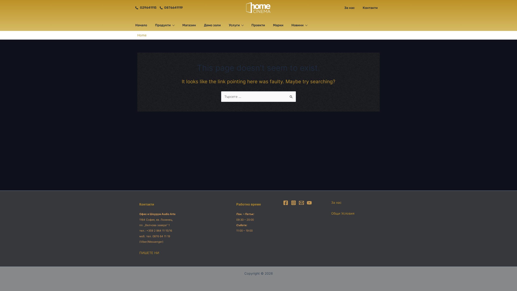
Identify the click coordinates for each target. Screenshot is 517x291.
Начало (141, 25)
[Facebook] (286, 203)
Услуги (234, 25)
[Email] (301, 203)
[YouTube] (309, 203)
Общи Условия (342, 213)
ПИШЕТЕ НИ (149, 253)
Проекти (258, 25)
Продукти (163, 25)
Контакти (370, 8)
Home (141, 35)
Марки (278, 25)
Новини (297, 25)
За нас (349, 8)
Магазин (189, 25)
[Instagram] (293, 203)
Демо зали (212, 25)
